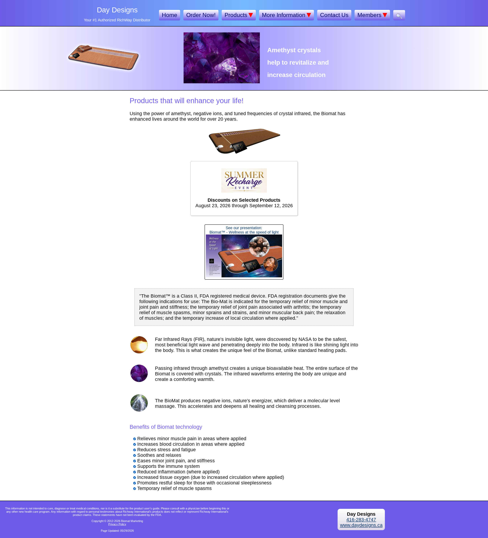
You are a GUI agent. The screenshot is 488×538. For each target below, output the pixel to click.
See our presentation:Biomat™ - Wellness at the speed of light (244, 230)
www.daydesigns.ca (361, 525)
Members (369, 15)
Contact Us (334, 15)
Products (236, 15)
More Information (283, 15)
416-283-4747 (361, 519)
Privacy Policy (117, 524)
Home (169, 15)
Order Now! (201, 15)
